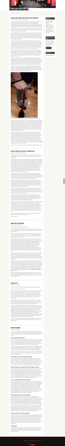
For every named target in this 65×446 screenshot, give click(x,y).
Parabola (32, 442)
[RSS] (64, 183)
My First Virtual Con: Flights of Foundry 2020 (23, 151)
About (35, 438)
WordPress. (36, 442)
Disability (24, 19)
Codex (34, 290)
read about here (18, 35)
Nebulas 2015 (14, 283)
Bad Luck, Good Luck (49, 28)
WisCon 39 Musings (15, 328)
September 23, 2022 (14, 19)
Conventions (20, 19)
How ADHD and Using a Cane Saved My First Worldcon (24, 18)
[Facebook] (64, 179)
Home (27, 438)
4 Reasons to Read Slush (50, 27)
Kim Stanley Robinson (24, 368)
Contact (38, 438)
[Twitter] (64, 181)
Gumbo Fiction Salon (23, 301)
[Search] (53, 13)
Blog (29, 438)
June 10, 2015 (13, 284)
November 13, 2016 (14, 225)
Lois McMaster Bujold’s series (28, 386)
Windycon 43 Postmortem (17, 223)
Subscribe (48, 47)
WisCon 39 (26, 331)
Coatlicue (39, 347)
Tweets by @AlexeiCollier (50, 55)
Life (26, 19)
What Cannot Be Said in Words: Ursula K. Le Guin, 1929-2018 (50, 31)
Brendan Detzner (36, 234)
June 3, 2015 (13, 329)
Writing (32, 438)
